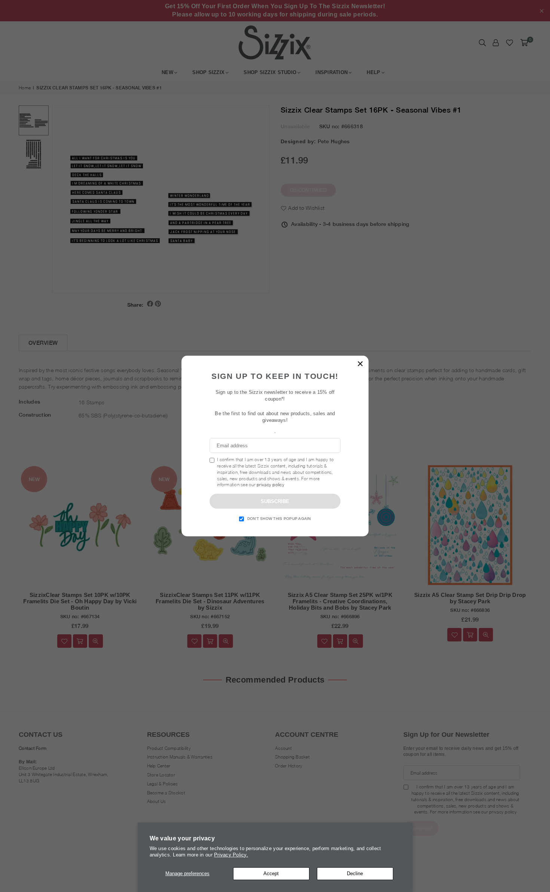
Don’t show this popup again (279, 518)
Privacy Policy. (231, 855)
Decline (355, 873)
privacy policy (270, 484)
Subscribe (275, 501)
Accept (271, 873)
